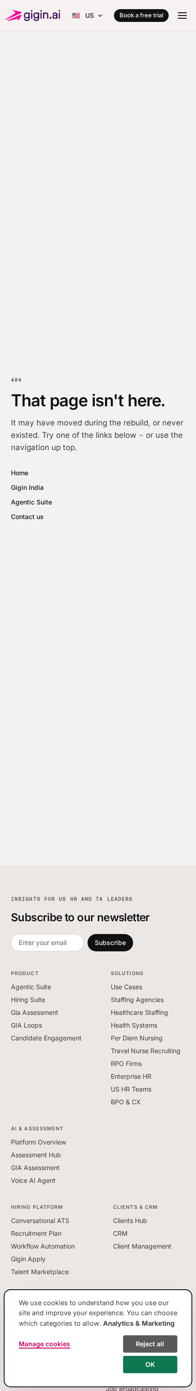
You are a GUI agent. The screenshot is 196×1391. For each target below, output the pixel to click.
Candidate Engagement (46, 1038)
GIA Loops (26, 1025)
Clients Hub (130, 1220)
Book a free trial (141, 15)
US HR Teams (131, 1089)
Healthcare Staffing (139, 1012)
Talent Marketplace (40, 1272)
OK (150, 1364)
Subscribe (110, 942)
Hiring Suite (28, 999)
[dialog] (98, 1338)
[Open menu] (182, 15)
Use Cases (126, 987)
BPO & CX (126, 1102)
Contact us (27, 516)
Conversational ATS (40, 1220)
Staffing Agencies (137, 999)
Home (19, 473)
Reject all (150, 1344)
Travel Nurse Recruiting (146, 1051)
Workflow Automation (43, 1246)
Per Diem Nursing (137, 1038)
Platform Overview (38, 1142)
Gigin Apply (28, 1259)
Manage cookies (44, 1344)
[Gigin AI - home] (32, 15)
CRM (120, 1233)
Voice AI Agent (33, 1180)
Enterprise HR (131, 1076)
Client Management (142, 1246)
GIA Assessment (35, 1167)
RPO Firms (126, 1063)
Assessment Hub (36, 1155)
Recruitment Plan (36, 1233)
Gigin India (27, 487)
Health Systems (134, 1025)
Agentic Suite (31, 502)
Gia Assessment (34, 1012)
